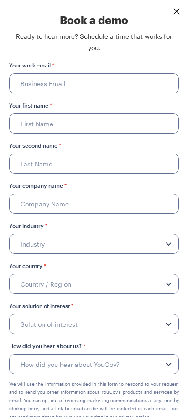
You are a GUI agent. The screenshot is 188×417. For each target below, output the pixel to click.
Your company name (38, 185)
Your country (27, 266)
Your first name (30, 105)
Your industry (28, 225)
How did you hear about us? (47, 346)
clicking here (23, 408)
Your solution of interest (41, 306)
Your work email (31, 65)
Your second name (35, 145)
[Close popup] (176, 11)
